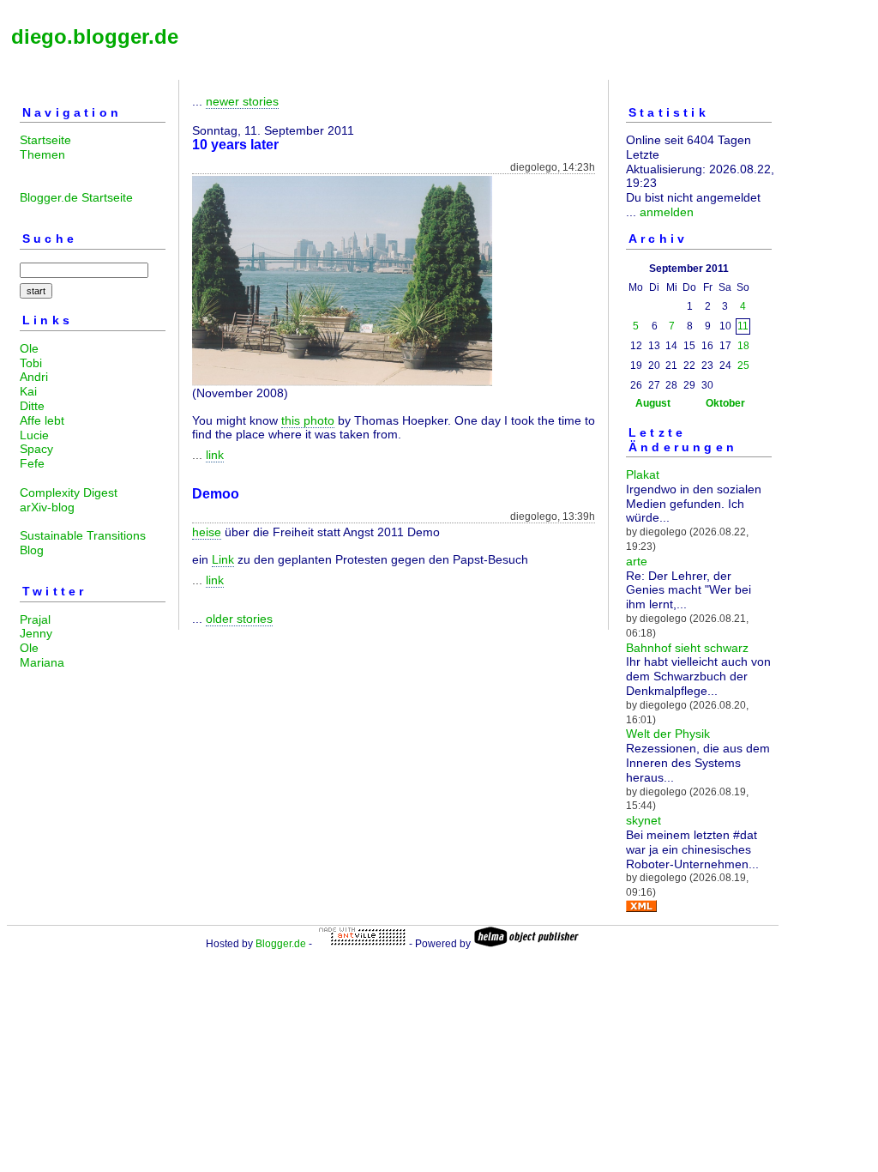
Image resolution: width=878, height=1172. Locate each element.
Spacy (36, 449)
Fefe (32, 463)
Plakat (642, 474)
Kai (28, 391)
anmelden (667, 212)
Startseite (45, 140)
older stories (239, 618)
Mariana (42, 662)
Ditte (32, 406)
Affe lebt (42, 420)
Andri (34, 377)
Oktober (725, 403)
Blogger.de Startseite (76, 197)
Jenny (36, 633)
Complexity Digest (68, 492)
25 (743, 365)
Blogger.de (281, 944)
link (215, 455)
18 (743, 346)
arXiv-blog (47, 507)
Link (223, 559)
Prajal (35, 619)
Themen (42, 154)
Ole (29, 348)
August (653, 403)
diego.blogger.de (94, 36)
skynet (643, 820)
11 (743, 326)
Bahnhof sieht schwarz (687, 648)
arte (636, 561)
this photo (307, 420)
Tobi (31, 363)
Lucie (34, 435)
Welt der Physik (668, 733)
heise (206, 532)
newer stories (242, 101)
